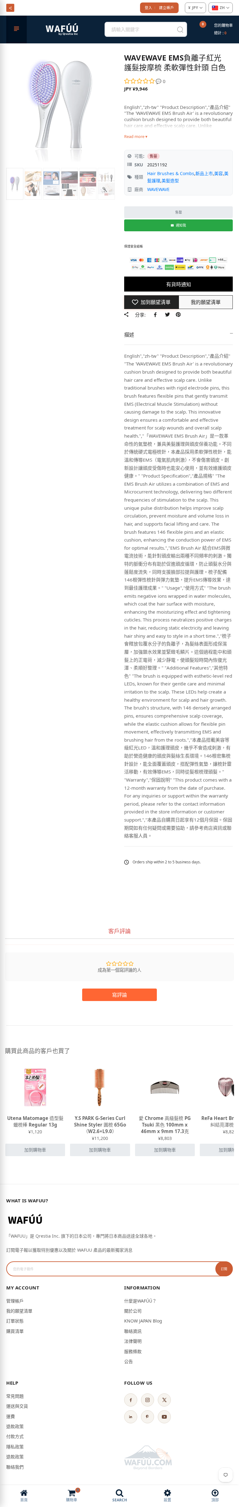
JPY (193, 7)
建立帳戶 (166, 7)
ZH (222, 7)
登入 (148, 7)
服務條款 (133, 1351)
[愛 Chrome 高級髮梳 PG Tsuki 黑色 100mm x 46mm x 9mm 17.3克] (165, 1087)
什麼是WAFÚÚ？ (140, 1301)
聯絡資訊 (133, 1331)
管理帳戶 (15, 1301)
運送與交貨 (17, 1406)
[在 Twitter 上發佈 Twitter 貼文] (167, 315)
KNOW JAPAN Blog (143, 1321)
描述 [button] (129, 334)
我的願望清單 (19, 1311)
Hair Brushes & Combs (170, 173)
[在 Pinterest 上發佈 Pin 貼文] (178, 315)
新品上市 (204, 173)
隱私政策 (15, 1447)
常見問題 (15, 1396)
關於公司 (133, 1311)
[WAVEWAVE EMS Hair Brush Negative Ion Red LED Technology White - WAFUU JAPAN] (14, 184)
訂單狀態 (15, 1321)
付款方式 (15, 1436)
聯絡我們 (15, 1467)
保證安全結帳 (133, 246)
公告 (128, 1361)
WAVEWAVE (158, 189)
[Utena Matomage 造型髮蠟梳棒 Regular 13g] (35, 1087)
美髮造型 (170, 181)
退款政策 (15, 1426)
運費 (10, 1416)
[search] (180, 29)
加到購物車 (35, 1150)
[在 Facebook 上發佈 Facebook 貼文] (156, 315)
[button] (140, 81)
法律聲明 (133, 1341)
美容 (218, 173)
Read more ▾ (136, 136)
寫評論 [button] (119, 994)
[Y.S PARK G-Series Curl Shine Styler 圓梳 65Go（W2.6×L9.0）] (100, 1087)
